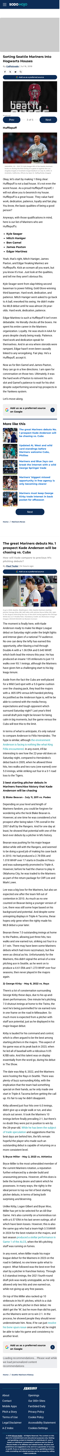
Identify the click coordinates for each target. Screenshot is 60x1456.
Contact (7, 1400)
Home (6, 522)
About (5, 1395)
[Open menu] (4, 4)
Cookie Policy (36, 1417)
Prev (11, 119)
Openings (33, 1395)
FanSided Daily (36, 1406)
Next (48, 119)
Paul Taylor (12, 566)
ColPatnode (12, 66)
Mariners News (18, 522)
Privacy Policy (36, 1411)
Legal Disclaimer (12, 1422)
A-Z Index (7, 1428)
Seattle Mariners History (22, 1375)
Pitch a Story (9, 1411)
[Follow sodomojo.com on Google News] (52, 410)
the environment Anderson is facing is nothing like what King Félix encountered (28, 744)
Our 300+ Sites (36, 1400)
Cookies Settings (38, 1428)
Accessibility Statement (42, 1422)
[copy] (21, 72)
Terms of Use (10, 1417)
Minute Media (17, 1436)
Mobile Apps (9, 1406)
